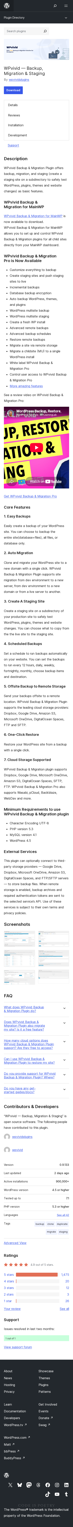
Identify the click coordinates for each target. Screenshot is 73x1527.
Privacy (9, 1392)
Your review (12, 1309)
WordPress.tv (15, 1425)
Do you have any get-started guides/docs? (20, 1090)
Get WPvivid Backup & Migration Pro (30, 496)
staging (63, 1231)
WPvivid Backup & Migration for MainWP (33, 216)
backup (40, 1224)
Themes (44, 1378)
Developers (12, 1418)
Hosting (9, 1385)
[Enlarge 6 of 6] (64, 975)
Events (43, 1411)
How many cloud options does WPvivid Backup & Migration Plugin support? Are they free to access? (29, 1044)
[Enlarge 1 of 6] (30, 936)
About (8, 1371)
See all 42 (63, 1215)
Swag (44, 1425)
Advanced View (15, 1243)
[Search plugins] (45, 31)
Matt (9, 1444)
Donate (46, 1418)
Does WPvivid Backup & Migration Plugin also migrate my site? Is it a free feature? (24, 1025)
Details (13, 105)
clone (50, 1224)
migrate (51, 1231)
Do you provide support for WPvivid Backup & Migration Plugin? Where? (30, 1075)
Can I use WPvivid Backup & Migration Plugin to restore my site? (29, 1060)
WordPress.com (17, 1437)
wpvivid (17, 1150)
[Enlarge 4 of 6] (64, 936)
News (8, 1378)
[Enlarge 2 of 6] (30, 955)
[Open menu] (67, 6)
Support (13, 145)
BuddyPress (14, 1458)
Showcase (46, 1371)
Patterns (45, 1392)
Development (17, 135)
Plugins (43, 1385)
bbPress (12, 1451)
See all (64, 1309)
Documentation (15, 1411)
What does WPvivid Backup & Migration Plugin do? (24, 1009)
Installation (16, 125)
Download (13, 90)
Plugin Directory (14, 17)
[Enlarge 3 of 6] (30, 975)
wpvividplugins (19, 80)
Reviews (14, 115)
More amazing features (26, 386)
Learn (8, 1404)
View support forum (18, 1347)
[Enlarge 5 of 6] (64, 955)
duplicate (62, 1224)
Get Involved (48, 1404)
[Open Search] (55, 6)
